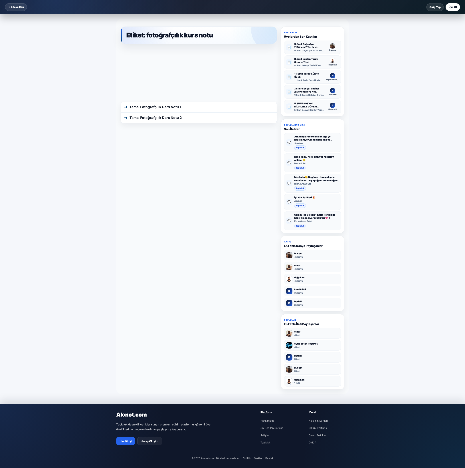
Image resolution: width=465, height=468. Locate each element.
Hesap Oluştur (150, 441)
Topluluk (300, 147)
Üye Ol (453, 7)
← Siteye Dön (16, 6)
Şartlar (258, 458)
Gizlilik (247, 458)
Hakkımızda (267, 420)
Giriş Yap (435, 7)
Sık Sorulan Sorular (271, 427)
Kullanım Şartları (318, 420)
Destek (269, 458)
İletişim (264, 435)
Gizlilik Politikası (318, 427)
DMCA (312, 442)
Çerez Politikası (318, 435)
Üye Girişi (126, 441)
